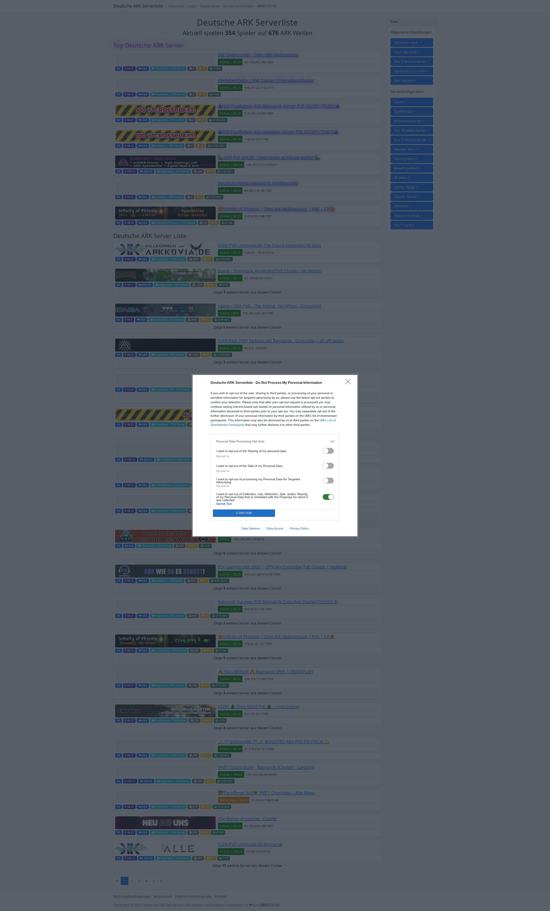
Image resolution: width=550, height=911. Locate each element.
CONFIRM (244, 513)
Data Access (275, 528)
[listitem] (275, 441)
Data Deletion (250, 528)
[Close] (349, 383)
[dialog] (275, 456)
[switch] (328, 451)
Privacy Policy (299, 528)
